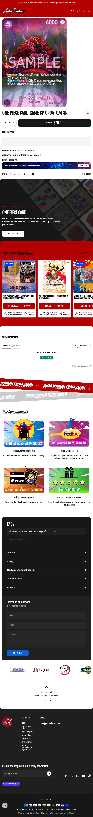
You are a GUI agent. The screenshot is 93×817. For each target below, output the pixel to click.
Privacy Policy (26, 735)
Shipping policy (44, 813)
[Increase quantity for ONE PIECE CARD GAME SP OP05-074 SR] (13, 123)
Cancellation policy (70, 813)
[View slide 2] (45, 700)
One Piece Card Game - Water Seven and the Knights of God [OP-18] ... (18, 297)
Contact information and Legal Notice (27, 747)
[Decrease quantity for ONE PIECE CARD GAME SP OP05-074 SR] (5, 123)
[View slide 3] (47, 700)
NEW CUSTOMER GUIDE (30, 531)
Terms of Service (27, 742)
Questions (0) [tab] (16, 346)
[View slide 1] (42, 700)
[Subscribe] (49, 773)
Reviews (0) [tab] (6, 346)
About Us (24, 723)
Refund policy (21, 813)
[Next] (89, 2)
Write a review (46, 357)
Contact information (54, 813)
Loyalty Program (27, 732)
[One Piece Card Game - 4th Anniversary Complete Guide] (54, 276)
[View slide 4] (50, 700)
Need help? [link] (87, 174)
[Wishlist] (78, 11)
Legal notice (62, 813)
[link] (24, 433)
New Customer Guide (26, 727)
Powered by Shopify (70, 809)
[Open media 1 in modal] (62, 22)
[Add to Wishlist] (88, 112)
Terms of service (36, 813)
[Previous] (3, 2)
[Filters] (75, 346)
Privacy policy (29, 813)
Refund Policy (26, 739)
